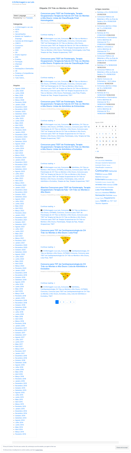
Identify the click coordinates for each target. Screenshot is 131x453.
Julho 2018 (19, 312)
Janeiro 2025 (20, 132)
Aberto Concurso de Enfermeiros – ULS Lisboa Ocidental (106, 81)
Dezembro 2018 (21, 300)
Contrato (105, 174)
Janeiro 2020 (20, 270)
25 (100, 145)
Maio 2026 (19, 95)
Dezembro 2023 (21, 162)
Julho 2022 (19, 201)
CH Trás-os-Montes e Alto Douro (68, 289)
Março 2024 (19, 155)
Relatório (97, 201)
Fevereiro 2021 (20, 240)
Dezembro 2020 (21, 245)
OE (16, 71)
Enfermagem (105, 177)
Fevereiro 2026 (20, 102)
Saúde (103, 200)
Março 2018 (19, 321)
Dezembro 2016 (21, 356)
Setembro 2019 (20, 280)
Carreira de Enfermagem (24, 41)
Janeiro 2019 (20, 298)
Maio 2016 (19, 372)
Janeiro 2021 (20, 243)
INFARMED (99, 185)
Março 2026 (19, 100)
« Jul (97, 151)
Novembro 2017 (21, 330)
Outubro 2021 (20, 222)
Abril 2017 (19, 346)
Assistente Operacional (108, 163)
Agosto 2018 (20, 310)
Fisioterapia (67, 50)
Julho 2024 (19, 146)
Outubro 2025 (20, 111)
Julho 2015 (19, 395)
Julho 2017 (19, 339)
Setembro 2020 (21, 252)
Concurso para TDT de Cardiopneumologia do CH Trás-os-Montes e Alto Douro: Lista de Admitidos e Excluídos (64, 266)
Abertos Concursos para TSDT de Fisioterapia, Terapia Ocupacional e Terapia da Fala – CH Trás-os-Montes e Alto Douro (65, 189)
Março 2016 (19, 376)
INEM (113, 182)
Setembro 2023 (21, 169)
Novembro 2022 (21, 192)
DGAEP (18, 48)
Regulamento (109, 198)
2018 (99, 160)
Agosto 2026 (20, 88)
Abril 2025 (19, 125)
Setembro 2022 (21, 197)
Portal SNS (19, 75)
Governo (104, 182)
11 (100, 137)
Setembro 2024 (21, 141)
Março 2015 (19, 404)
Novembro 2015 (21, 386)
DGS (17, 50)
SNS (108, 201)
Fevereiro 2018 (20, 323)
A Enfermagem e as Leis (23, 2)
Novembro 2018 (21, 303)
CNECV (18, 43)
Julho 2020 (19, 257)
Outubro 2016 (20, 360)
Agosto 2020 (20, 254)
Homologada (77, 50)
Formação (18, 62)
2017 (96, 160)
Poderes (115, 195)
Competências (108, 167)
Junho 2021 (19, 231)
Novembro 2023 (21, 164)
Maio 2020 (19, 261)
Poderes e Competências (24, 73)
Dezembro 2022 (21, 190)
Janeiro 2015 (20, 409)
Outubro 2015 (20, 388)
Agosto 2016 (20, 365)
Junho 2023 (19, 176)
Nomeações (100, 195)
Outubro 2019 (20, 277)
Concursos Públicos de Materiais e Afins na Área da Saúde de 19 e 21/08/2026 (107, 58)
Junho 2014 (19, 425)
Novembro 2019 (21, 275)
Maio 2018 (19, 316)
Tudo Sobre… (20, 78)
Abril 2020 (19, 263)
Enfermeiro (100, 179)
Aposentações (20, 34)
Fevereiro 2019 (20, 296)
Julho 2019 (19, 284)
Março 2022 (19, 210)
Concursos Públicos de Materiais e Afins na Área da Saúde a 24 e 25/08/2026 (107, 19)
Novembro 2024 (21, 137)
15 (113, 137)
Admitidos (75, 124)
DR (16, 52)
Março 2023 (19, 183)
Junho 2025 (19, 121)
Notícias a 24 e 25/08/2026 (107, 12)
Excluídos (60, 179)
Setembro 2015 (20, 390)
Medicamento (98, 192)
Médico (112, 192)
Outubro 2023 (20, 167)
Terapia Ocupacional (60, 52)
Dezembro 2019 (21, 273)
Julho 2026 (19, 91)
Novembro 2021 (21, 220)
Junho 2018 (19, 314)
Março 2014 (19, 432)
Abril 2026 (19, 98)
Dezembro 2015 (21, 383)
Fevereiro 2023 (20, 185)
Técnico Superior (101, 203)
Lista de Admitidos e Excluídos (104, 187)
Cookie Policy (39, 450)
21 (109, 141)
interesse (110, 184)
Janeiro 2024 (20, 160)
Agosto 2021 (20, 227)
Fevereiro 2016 (20, 379)
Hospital (109, 182)
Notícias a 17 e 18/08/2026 (107, 65)
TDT (111, 201)
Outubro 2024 (20, 139)
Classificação (62, 41)
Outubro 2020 (20, 250)
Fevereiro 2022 (20, 213)
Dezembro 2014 (21, 411)
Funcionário (98, 182)
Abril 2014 (19, 429)
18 (100, 141)
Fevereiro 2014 (20, 434)
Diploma (98, 177)
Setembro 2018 (20, 307)
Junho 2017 (19, 342)
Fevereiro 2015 (20, 406)
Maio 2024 (19, 151)
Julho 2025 (19, 118)
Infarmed (18, 64)
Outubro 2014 (20, 416)
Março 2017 (19, 349)
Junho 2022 (19, 204)
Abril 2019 (19, 291)
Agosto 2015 (20, 392)
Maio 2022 (19, 206)
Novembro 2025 (21, 109)
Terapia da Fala (46, 52)
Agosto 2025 (20, 116)
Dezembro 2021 (21, 217)
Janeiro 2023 (20, 187)
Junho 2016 (19, 369)
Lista (76, 136)
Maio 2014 (19, 427)
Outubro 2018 (20, 305)
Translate (29, 18)
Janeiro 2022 (20, 215)
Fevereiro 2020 (20, 268)
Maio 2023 (19, 178)
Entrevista (60, 136)
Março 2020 (19, 266)
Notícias (109, 195)
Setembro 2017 (20, 335)
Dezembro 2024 (21, 134)
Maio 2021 (19, 234)
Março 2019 (19, 293)
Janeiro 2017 (20, 353)
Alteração (98, 163)
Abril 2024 (19, 153)
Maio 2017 (19, 344)
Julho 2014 (19, 422)
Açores (108, 165)
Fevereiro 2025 (20, 130)
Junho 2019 (19, 287)
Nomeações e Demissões (24, 69)
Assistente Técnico (100, 165)
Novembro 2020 (21, 247)
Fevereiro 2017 (20, 351)
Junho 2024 (19, 148)
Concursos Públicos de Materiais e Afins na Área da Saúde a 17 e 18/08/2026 (107, 72)
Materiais (109, 190)
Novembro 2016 (21, 358)
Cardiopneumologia (79, 251)
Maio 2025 (19, 123)
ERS (16, 57)
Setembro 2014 (20, 418)
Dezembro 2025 (21, 107)
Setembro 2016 (20, 363)
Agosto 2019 (20, 282)
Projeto (83, 93)
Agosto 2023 (20, 171)
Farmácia (115, 179)
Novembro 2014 (21, 413)
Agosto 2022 (20, 199)
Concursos (19, 45)
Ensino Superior (21, 55)
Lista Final (86, 50)
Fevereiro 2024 (20, 157)
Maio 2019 (19, 289)
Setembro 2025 (21, 114)
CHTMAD (52, 41)
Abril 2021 (19, 236)
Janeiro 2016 (20, 381)
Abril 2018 (19, 319)
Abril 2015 (19, 402)
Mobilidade (105, 192)
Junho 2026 (19, 93)
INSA (17, 66)
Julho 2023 (19, 174)
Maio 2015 (19, 399)
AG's (17, 32)
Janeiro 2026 (20, 104)
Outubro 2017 (20, 333)
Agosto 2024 (20, 144)
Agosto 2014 (20, 420)
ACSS (17, 29)
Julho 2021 (19, 229)
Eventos (18, 59)
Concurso (71, 41)
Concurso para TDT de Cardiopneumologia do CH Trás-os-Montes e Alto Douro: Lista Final (63, 231)
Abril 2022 (19, 208)
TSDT (70, 52)
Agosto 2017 (19, 337)
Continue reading (48, 35)
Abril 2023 (19, 181)
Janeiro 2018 (20, 326)
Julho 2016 (19, 367)
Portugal (97, 198)
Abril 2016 (19, 374)
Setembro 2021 (20, 224)
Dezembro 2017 (21, 328)
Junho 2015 (19, 397)
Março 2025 (19, 128)
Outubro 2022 (20, 194)
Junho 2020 (19, 259)
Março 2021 (19, 238)
